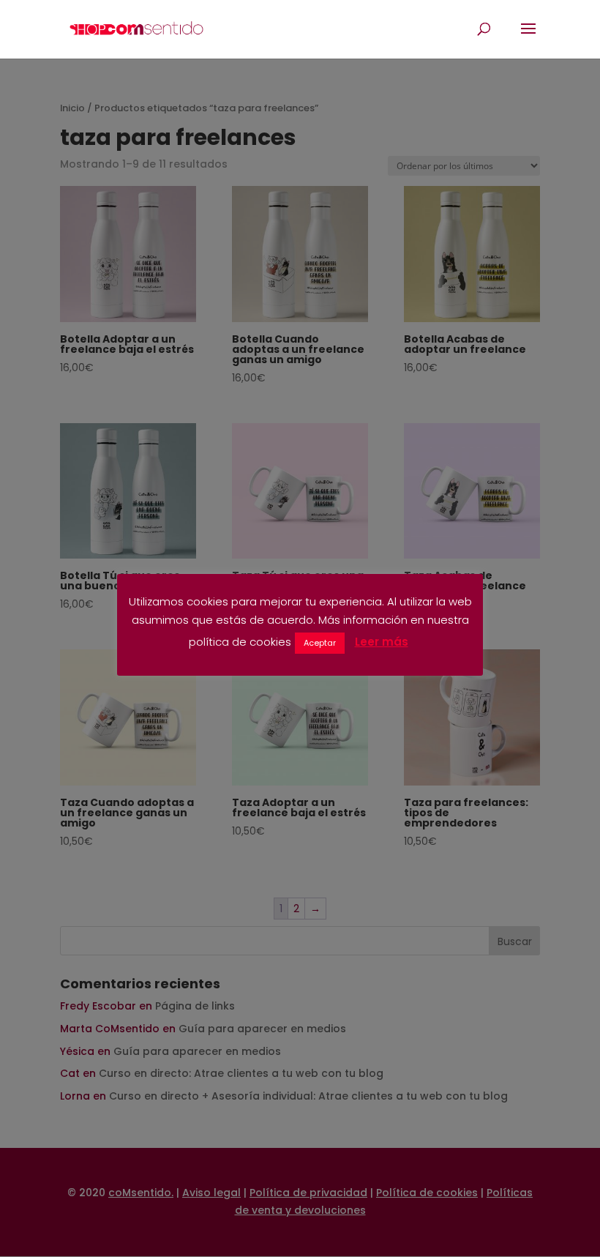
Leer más (381, 641)
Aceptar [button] (320, 643)
